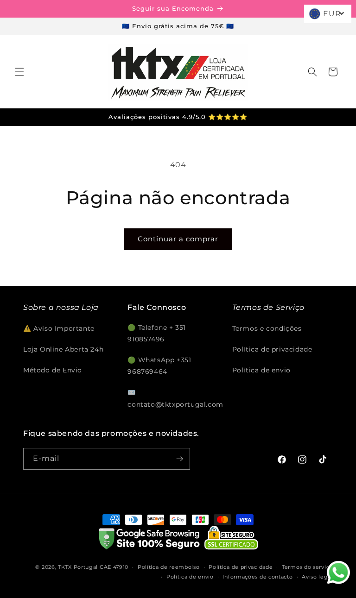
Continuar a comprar (178, 238)
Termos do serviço (307, 567)
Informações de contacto (257, 576)
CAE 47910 (114, 567)
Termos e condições (267, 328)
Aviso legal (317, 576)
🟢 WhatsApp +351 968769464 (159, 366)
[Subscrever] (179, 459)
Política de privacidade (272, 349)
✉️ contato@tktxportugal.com (175, 398)
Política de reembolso (169, 567)
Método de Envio (52, 370)
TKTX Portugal (78, 567)
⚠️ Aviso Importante (59, 328)
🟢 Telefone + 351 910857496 (156, 333)
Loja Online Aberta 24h (63, 349)
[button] (19, 72)
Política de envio (261, 370)
